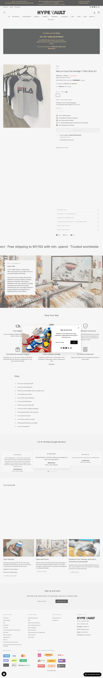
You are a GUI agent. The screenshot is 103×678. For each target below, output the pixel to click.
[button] (92, 674)
